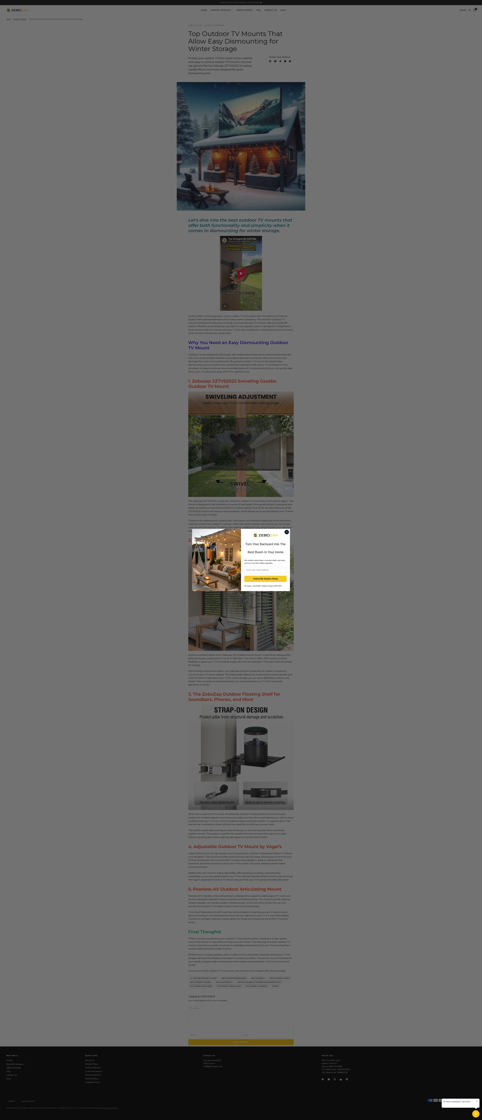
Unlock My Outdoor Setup (265, 579)
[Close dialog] (287, 532)
